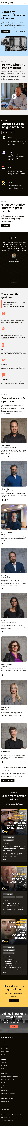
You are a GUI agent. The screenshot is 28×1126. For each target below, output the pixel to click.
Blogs (2, 1085)
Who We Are (4, 1046)
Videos (3, 1088)
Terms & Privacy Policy (7, 1120)
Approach (3, 1062)
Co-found (4, 1065)
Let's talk (5, 31)
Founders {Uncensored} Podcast (9, 1076)
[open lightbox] (14, 96)
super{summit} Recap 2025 (8, 1093)
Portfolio (3, 1059)
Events (3, 1054)
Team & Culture (5, 1049)
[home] (7, 3)
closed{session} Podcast (7, 1079)
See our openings (8, 780)
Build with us (14, 1001)
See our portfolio (8, 132)
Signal (2, 1068)
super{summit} (5, 1090)
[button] (25, 3)
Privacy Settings (5, 1117)
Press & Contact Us (6, 1051)
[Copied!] (8, 456)
